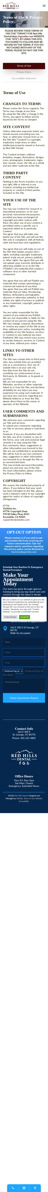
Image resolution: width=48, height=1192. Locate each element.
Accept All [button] (24, 617)
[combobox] (23, 673)
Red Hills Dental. (21, 796)
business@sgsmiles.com (24, 552)
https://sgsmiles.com (22, 36)
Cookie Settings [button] (10, 617)
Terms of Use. (29, 799)
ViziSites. (19, 799)
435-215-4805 (28, 738)
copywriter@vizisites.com (16, 520)
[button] (44, 5)
